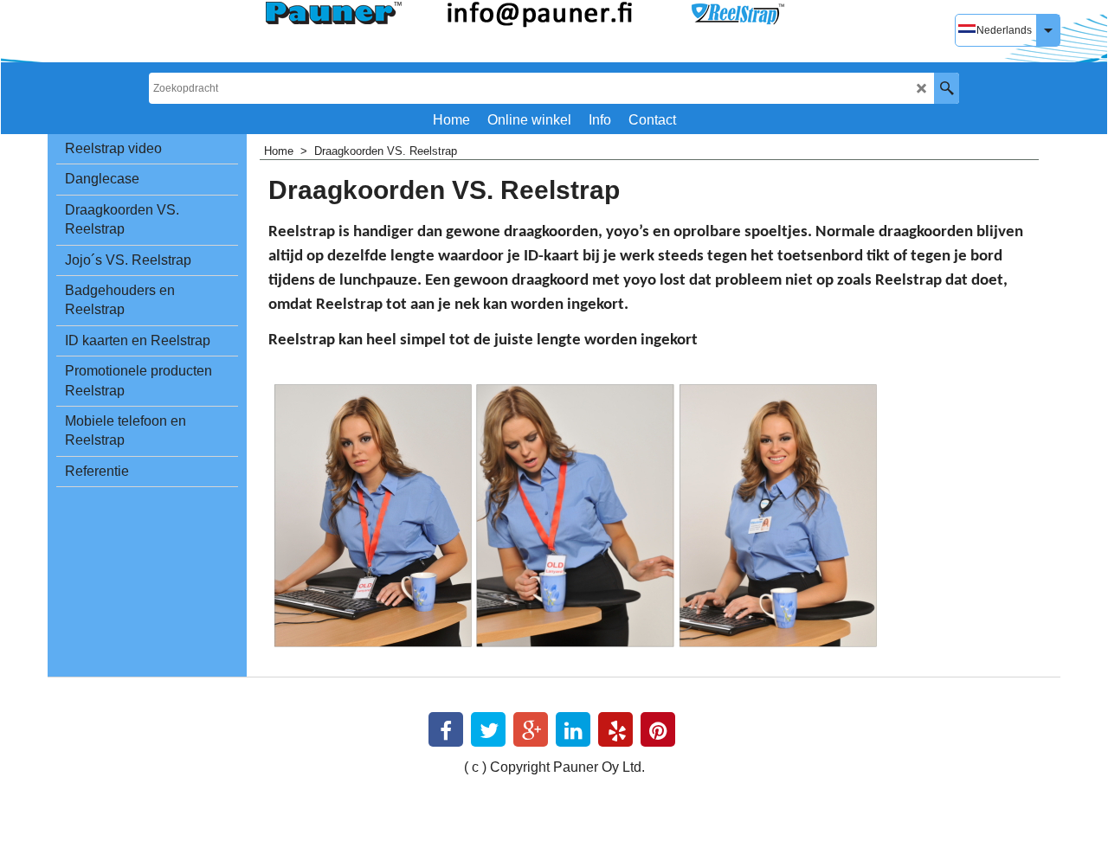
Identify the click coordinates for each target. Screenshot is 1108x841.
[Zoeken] (946, 88)
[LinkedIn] (573, 729)
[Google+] (530, 729)
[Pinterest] (658, 729)
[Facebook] (445, 729)
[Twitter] (488, 729)
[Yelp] (615, 729)
